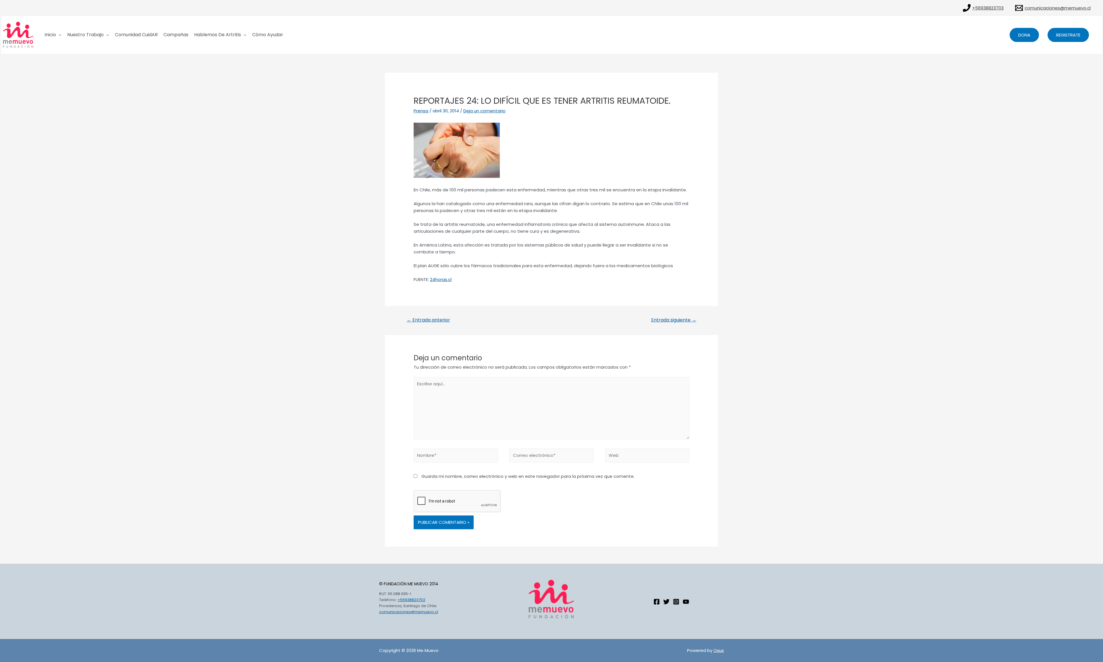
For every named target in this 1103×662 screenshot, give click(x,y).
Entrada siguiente (673, 320)
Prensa (421, 111)
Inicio (50, 34)
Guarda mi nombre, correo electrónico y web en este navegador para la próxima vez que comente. (528, 476)
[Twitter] (666, 602)
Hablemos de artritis (217, 34)
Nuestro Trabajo (85, 34)
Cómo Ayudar (267, 34)
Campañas (175, 34)
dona (1024, 35)
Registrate (1068, 35)
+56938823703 (411, 600)
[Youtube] (686, 602)
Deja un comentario (484, 111)
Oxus (719, 650)
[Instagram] (676, 602)
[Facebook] (656, 602)
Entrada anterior (428, 320)
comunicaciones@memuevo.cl (408, 612)
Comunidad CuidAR (136, 34)
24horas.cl (441, 279)
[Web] (647, 456)
